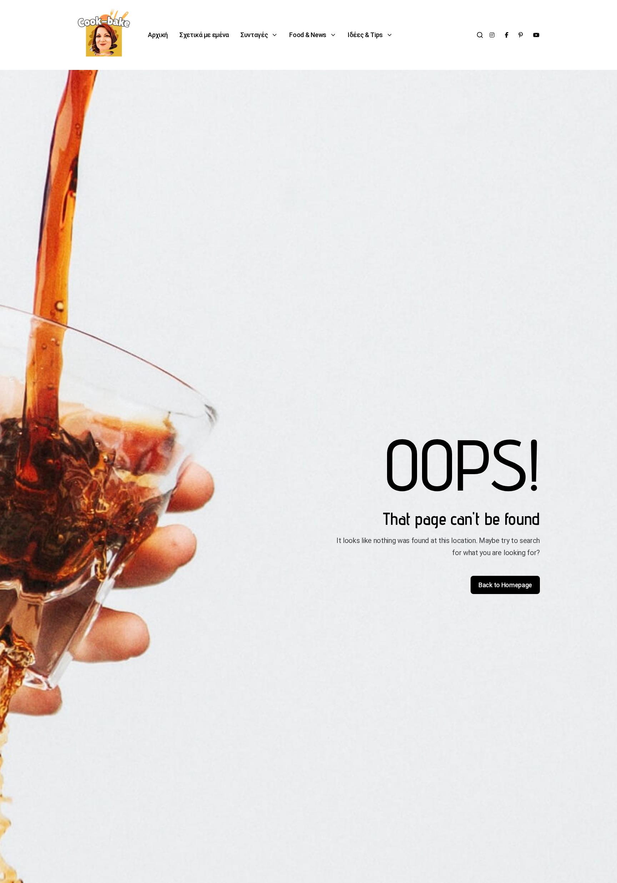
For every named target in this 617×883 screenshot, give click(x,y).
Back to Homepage (505, 585)
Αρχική (158, 35)
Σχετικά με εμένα (204, 35)
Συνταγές (254, 35)
